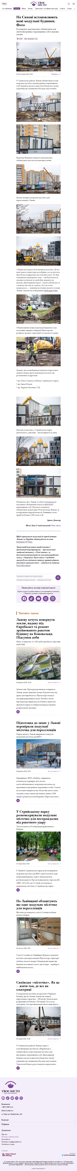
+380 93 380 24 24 (7, 1107)
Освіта (62, 8)
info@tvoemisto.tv (7, 1110)
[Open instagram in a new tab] (45, 598)
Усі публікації (7, 8)
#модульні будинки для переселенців (29, 576)
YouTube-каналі (23, 565)
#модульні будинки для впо (26, 580)
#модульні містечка (44, 580)
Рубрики (5, 1124)
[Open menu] (73, 4)
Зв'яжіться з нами (8, 1144)
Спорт (69, 8)
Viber (30, 541)
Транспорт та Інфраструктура (46, 8)
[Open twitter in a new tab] (53, 598)
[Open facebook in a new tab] (24, 598)
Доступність (6, 1139)
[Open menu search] (69, 4)
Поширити (54, 74)
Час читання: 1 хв (30, 39)
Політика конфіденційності (11, 1142)
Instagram (20, 541)
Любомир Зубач (51, 290)
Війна (24, 8)
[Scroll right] (73, 8)
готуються (49, 501)
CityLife (16, 8)
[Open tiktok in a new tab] (31, 598)
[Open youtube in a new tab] (38, 598)
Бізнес (30, 8)
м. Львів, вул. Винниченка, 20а (12, 1114)
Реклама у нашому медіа (10, 1137)
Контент (5, 1120)
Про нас (4, 1134)
